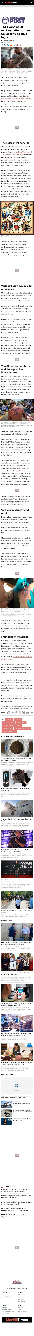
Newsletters (21, 1297)
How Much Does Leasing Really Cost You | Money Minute (22, 1119)
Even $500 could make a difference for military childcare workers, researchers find (16, 1063)
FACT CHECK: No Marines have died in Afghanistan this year (14, 1216)
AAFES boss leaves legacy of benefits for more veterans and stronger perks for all (16, 943)
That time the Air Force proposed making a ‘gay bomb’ (16, 820)
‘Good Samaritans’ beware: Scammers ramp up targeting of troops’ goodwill (16, 1004)
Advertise (4, 1307)
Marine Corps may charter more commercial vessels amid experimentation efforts (15, 1190)
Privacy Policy (6, 1295)
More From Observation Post (11, 736)
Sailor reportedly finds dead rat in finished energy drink (15, 789)
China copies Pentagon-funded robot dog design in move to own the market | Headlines (22, 1111)
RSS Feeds (21, 1299)
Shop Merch (21, 1301)
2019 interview (21, 471)
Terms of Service (6, 1297)
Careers (20, 1309)
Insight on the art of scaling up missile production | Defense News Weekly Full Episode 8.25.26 (15, 1096)
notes (16, 242)
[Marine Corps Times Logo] (11, 2)
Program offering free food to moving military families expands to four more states (16, 1034)
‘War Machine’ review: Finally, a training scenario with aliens (14, 881)
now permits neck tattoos (21, 654)
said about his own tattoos (10, 626)
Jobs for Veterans (22, 1311)
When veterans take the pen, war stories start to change (16, 911)
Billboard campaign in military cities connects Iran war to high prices (16, 1197)
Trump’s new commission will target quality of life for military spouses (16, 974)
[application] (17, 1085)
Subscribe (20, 1295)
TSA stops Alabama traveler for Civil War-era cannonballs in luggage (16, 759)
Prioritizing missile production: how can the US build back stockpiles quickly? (22, 1102)
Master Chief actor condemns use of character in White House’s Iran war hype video (16, 850)
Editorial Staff (5, 1314)
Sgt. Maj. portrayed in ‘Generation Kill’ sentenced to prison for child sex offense (14, 1209)
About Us (20, 1307)
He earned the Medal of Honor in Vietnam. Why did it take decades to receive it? (16, 1203)
